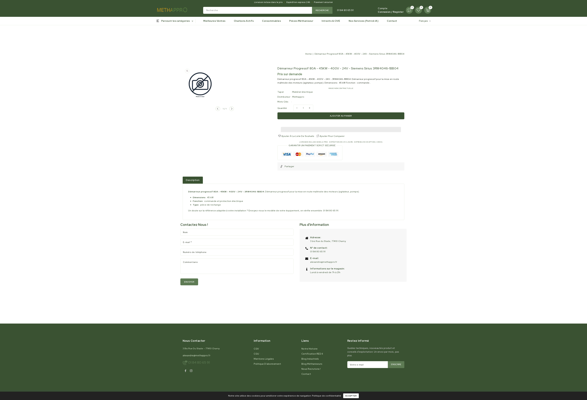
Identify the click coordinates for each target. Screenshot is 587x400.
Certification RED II (312, 353)
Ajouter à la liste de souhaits (297, 136)
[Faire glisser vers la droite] (231, 108)
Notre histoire (309, 348)
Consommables (271, 20)
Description (193, 180)
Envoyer (189, 282)
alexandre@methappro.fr (323, 262)
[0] (409, 10)
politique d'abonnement (267, 363)
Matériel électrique (302, 92)
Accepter (351, 395)
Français (423, 20)
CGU (256, 353)
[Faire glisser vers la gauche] (218, 108)
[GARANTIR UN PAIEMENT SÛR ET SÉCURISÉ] (309, 155)
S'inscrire (396, 364)
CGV (256, 348)
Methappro (298, 96)
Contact (306, 374)
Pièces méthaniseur (301, 20)
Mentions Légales (264, 358)
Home (308, 53)
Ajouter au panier (341, 116)
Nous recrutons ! (311, 368)
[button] (340, 128)
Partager (289, 166)
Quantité (282, 108)
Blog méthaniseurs (311, 363)
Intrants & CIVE (331, 20)
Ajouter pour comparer (332, 136)
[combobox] (268, 10)
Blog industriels (310, 358)
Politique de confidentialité (326, 395)
